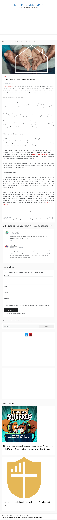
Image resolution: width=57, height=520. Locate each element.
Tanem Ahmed (14, 232)
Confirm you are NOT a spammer (15, 313)
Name (6, 286)
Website (6, 298)
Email (6, 292)
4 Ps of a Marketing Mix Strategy (12, 219)
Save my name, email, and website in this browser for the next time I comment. (28, 305)
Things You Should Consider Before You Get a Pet (42, 220)
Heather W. (13, 83)
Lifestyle (5, 76)
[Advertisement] (28, 23)
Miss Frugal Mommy (28, 5)
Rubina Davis (13, 246)
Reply (11, 240)
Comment (7, 275)
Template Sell (37, 517)
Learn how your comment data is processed (37, 321)
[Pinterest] (30, 334)
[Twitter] (26, 334)
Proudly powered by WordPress (11, 517)
